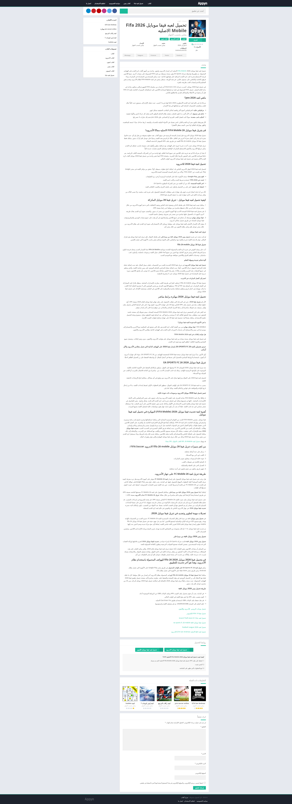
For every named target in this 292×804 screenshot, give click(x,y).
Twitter (167, 55)
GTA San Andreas (110, 25)
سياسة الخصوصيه (114, 3)
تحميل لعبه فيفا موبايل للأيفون (147, 650)
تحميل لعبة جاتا (138, 3)
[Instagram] (104, 11)
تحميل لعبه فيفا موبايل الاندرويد (176, 650)
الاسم (203, 754)
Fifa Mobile (182, 71)
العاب (149, 3)
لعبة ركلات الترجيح (110, 33)
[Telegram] (88, 11)
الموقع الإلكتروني (200, 773)
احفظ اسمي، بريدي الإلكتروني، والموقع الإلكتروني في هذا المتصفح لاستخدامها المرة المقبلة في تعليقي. (171, 783)
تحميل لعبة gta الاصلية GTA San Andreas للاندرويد (188, 632)
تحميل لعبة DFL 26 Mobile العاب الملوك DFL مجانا (183, 441)
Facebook (179, 55)
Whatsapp (127, 55)
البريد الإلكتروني (200, 763)
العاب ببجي (127, 3)
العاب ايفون (164, 39)
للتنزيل (196, 40)
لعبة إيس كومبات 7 (110, 38)
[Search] (124, 11)
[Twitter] (109, 11)
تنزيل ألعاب (184, 797)
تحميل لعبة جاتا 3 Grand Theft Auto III (192, 618)
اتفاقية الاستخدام (100, 3)
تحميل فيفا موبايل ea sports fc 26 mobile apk (189, 623)
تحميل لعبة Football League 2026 (194, 627)
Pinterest (153, 55)
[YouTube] (99, 11)
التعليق (203, 727)
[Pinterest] (93, 11)
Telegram (140, 55)
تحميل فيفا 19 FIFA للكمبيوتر (196, 613)
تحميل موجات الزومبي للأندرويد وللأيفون (192, 609)
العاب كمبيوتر (110, 71)
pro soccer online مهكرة (108, 29)
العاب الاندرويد (175, 39)
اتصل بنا (88, 3)
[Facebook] (114, 11)
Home (184, 21)
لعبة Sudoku (112, 42)
